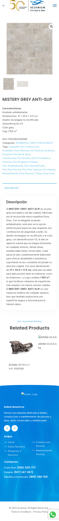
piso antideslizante (12, 165)
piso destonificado (34, 165)
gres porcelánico (40, 158)
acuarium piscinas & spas (16, 154)
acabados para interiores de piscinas (22, 150)
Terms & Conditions (21, 511)
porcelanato (49, 169)
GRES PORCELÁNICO (41, 142)
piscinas (6, 161)
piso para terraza (31, 169)
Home (11, 441)
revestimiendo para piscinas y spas (22, 173)
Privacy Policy (41, 511)
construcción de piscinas (16, 158)
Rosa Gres (48, 173)
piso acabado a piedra (25, 161)
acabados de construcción (24, 146)
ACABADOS (22, 142)
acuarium (49, 150)
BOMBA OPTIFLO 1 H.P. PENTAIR (12, 366)
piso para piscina (11, 169)
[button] (51, 26)
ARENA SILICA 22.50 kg (43, 345)
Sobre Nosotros (16, 445)
